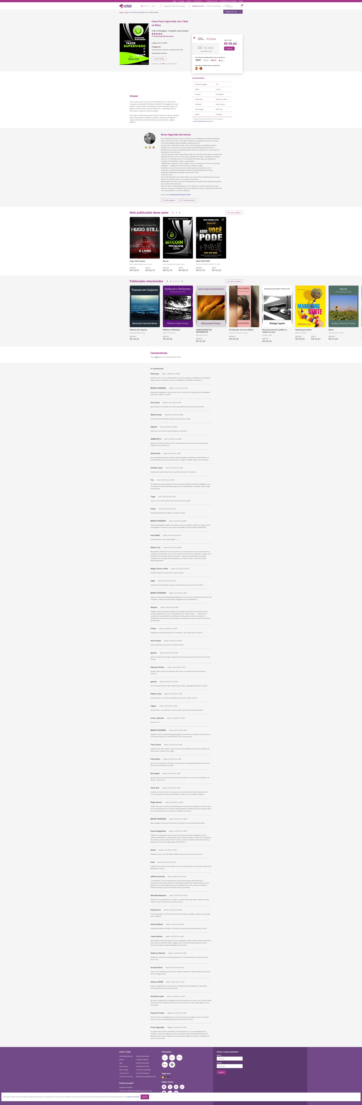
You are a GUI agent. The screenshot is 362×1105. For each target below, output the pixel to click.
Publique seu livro (212, 1)
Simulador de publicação (146, 1076)
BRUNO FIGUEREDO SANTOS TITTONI (208, 264)
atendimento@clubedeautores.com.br (203, 121)
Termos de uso (124, 1073)
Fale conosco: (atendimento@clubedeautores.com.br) (135, 1091)
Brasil (174, 1)
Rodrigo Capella (267, 335)
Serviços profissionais (142, 1063)
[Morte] (344, 306)
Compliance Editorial (142, 1059)
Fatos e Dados (123, 1070)
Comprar (229, 48)
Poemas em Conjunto (138, 330)
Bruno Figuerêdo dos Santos (163, 36)
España (188, 1)
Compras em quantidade (213, 6)
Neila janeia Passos (202, 335)
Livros (126, 12)
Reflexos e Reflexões (171, 330)
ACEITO (144, 1097)
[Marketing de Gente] (310, 306)
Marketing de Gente (303, 330)
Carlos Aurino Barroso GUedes (238, 333)
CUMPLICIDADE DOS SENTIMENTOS (204, 331)
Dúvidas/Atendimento (126, 1056)
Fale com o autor (188, 200)
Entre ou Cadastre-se (229, 6)
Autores (121, 1059)
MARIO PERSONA (300, 333)
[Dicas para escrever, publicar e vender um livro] (277, 306)
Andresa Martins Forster (336, 333)
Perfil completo (170, 200)
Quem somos (123, 1066)
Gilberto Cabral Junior (169, 333)
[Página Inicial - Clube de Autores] (125, 6)
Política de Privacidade (133, 1097)
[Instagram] (176, 1087)
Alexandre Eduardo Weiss (137, 333)
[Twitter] (164, 1087)
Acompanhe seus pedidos (228, 1)
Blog (120, 1063)
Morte (331, 330)
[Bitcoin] (178, 238)
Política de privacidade (142, 1056)
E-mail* (219, 1063)
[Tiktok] (182, 1087)
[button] (173, 212)
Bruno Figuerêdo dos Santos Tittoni (141, 264)
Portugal (181, 1)
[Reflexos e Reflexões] (178, 306)
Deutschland (197, 1)
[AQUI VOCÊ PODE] (211, 238)
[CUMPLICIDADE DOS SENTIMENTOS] (211, 306)
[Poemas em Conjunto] (145, 306)
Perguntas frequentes (126, 1087)
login (156, 357)
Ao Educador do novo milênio (241, 330)
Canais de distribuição (142, 1073)
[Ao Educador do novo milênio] (244, 306)
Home (121, 12)
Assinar (221, 1072)
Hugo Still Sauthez (137, 261)
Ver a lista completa (234, 213)
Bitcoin (166, 261)
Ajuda (241, 1)
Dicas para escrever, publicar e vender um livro (274, 331)
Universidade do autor (142, 1066)
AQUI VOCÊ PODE (203, 261)
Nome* (219, 1055)
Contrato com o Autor (126, 1076)
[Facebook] (170, 1087)
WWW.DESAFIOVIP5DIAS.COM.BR (180, 195)
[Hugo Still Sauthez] (145, 238)
